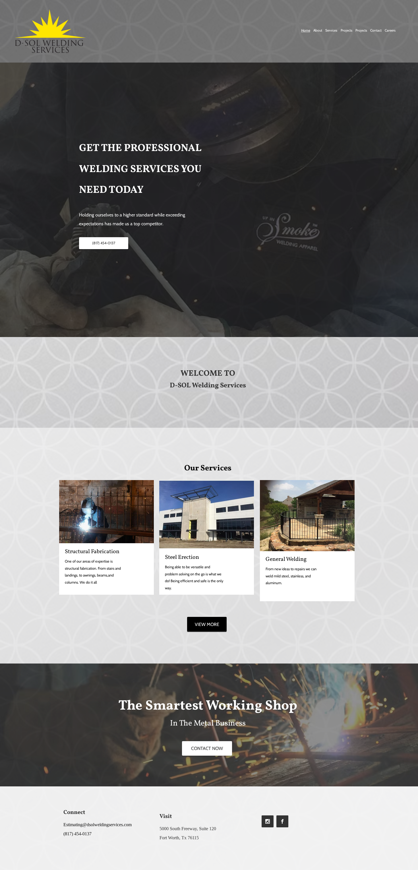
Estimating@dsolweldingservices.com (97, 824)
